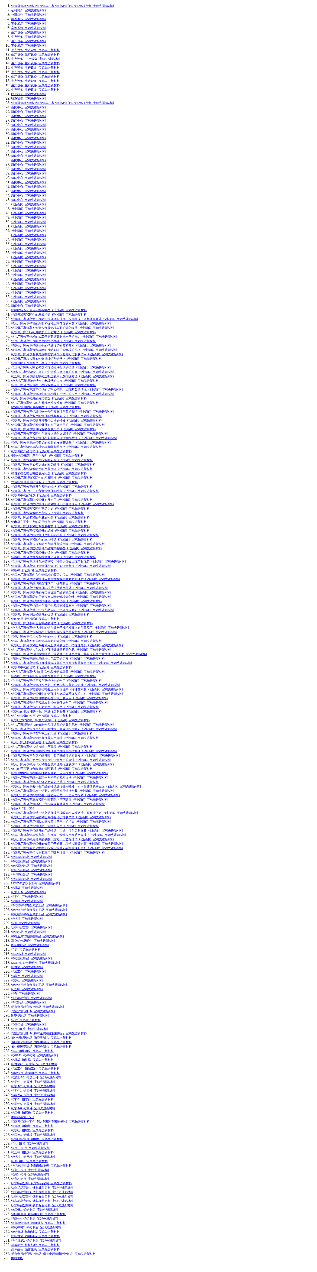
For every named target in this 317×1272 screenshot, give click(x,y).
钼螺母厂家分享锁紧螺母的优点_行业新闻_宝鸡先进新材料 (50, 552)
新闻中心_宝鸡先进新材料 (28, 107)
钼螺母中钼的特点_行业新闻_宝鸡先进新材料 (41, 495)
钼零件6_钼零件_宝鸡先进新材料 (33, 1108)
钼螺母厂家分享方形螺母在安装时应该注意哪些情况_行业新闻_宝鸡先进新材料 (64, 438)
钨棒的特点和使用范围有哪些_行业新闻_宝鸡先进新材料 (49, 310)
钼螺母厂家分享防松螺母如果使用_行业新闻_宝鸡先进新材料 (52, 500)
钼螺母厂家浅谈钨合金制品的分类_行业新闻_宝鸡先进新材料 (52, 623)
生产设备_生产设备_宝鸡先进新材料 (35, 50)
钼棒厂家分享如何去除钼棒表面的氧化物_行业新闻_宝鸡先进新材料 (56, 641)
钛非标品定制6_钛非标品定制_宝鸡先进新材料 (42, 1205)
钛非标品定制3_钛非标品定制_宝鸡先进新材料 (42, 1192)
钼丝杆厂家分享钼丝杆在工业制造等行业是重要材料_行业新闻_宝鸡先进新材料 (64, 632)
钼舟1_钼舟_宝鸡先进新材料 (30, 1170)
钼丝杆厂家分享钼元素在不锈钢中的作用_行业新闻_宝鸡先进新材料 (56, 680)
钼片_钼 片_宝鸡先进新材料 (29, 1029)
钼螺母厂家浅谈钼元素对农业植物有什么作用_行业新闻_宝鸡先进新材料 (59, 702)
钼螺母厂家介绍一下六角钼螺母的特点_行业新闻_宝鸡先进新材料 (55, 491)
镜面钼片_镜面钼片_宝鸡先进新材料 (35, 1073)
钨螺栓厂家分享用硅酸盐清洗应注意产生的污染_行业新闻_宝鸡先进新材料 (61, 821)
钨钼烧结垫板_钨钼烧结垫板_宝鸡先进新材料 (41, 1165)
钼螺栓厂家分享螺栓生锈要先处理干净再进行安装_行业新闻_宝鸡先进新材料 (62, 791)
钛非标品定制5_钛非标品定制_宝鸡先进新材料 (42, 1201)
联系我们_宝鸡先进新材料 (28, 94)
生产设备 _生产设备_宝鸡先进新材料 (35, 59)
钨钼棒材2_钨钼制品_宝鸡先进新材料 (36, 1227)
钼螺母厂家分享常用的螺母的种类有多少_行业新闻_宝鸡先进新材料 (56, 416)
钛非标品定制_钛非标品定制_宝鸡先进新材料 (41, 1183)
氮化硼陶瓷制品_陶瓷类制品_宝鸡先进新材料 (41, 1046)
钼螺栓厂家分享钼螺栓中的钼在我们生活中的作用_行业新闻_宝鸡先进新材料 (62, 394)
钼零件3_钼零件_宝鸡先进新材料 (33, 1090)
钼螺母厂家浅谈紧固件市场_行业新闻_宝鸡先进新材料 (47, 513)
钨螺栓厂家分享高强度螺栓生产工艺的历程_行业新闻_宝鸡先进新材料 (58, 658)
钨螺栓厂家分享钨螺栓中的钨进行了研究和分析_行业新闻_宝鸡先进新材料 (61, 345)
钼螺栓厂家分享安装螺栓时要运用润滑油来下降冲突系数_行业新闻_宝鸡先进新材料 (67, 689)
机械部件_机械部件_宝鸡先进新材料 (35, 1245)
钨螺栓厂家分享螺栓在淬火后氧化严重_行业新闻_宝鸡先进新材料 (55, 782)
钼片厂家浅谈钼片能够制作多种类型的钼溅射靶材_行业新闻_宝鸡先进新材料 (62, 724)
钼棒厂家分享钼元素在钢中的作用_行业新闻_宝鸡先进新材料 (52, 636)
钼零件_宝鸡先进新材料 (27, 896)
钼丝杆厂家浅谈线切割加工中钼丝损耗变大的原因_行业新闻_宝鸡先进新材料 (62, 372)
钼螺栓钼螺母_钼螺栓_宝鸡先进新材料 (37, 1139)
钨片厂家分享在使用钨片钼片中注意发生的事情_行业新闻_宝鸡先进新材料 (61, 760)
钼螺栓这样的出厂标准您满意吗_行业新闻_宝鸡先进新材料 (50, 720)
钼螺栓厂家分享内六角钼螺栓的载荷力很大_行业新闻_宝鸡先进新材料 (58, 574)
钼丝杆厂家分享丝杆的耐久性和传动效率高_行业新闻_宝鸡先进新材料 (58, 671)
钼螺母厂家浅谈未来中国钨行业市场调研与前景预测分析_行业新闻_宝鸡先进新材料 (67, 848)
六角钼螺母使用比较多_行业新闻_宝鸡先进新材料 (44, 482)
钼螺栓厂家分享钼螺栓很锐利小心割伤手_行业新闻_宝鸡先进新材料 (56, 601)
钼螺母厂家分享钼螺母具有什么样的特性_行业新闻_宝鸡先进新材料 (56, 420)
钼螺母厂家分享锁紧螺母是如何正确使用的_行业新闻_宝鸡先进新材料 (58, 425)
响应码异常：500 (22, 808)
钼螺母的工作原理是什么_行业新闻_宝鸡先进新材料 (46, 363)
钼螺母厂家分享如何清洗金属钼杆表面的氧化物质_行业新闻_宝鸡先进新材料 (62, 328)
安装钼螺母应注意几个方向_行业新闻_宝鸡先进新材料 (47, 455)
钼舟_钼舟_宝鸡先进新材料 (29, 1161)
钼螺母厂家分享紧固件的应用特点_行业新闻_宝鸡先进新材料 (52, 539)
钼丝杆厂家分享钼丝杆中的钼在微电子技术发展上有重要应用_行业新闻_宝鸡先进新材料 (70, 627)
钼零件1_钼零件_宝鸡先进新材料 (33, 1082)
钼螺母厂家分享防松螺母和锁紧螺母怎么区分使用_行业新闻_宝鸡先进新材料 (62, 504)
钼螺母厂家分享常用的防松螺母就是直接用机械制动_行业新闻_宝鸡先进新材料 (64, 751)
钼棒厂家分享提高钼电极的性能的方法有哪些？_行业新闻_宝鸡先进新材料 (61, 442)
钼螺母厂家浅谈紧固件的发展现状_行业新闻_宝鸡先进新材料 (52, 477)
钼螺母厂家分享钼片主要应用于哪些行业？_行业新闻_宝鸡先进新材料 (58, 852)
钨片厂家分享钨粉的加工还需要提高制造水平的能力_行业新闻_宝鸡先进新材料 (64, 336)
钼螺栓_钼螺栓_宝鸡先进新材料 (32, 1126)
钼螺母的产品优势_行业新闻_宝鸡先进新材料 (41, 451)
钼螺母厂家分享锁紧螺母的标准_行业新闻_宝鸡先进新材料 (50, 530)
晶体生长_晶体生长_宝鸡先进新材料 (35, 1249)
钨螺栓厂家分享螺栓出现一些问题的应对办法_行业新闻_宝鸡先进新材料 (59, 777)
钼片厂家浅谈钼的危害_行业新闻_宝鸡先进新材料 (44, 742)
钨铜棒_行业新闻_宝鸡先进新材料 (34, 570)
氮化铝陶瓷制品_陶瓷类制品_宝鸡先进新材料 (41, 1037)
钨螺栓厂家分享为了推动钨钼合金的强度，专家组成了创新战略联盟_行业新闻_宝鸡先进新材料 (74, 319)
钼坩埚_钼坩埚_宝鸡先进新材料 (32, 1060)
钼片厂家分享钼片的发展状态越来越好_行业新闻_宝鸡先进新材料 (55, 403)
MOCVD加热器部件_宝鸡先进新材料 (35, 883)
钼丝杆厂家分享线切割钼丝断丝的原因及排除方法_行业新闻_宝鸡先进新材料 (62, 376)
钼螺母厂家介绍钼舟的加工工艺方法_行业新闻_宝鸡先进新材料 (53, 332)
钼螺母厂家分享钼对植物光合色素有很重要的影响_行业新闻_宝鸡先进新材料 (62, 411)
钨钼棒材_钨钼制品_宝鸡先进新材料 (35, 1231)
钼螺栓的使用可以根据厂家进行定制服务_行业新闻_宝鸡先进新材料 (56, 711)
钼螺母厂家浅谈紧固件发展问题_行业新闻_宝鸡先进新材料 (50, 517)
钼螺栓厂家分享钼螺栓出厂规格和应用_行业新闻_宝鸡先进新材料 (55, 826)
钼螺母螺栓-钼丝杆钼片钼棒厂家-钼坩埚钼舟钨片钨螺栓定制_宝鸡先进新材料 (62, 6)
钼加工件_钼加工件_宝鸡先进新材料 (35, 1068)
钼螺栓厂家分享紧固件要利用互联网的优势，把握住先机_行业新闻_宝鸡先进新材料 (67, 645)
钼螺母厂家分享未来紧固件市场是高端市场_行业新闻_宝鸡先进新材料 (58, 544)
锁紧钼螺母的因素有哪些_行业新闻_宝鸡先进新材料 (46, 407)
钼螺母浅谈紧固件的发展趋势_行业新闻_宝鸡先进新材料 (49, 314)
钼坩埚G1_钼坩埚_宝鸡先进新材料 (34, 1064)
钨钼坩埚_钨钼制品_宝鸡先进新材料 (35, 1236)
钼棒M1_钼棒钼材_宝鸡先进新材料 (34, 1055)
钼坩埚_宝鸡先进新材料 (27, 888)
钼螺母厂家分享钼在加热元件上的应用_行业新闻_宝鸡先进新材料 (55, 707)
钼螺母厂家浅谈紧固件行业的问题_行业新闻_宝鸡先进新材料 (52, 460)
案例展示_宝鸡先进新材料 (28, 19)
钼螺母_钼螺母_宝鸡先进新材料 (32, 1112)
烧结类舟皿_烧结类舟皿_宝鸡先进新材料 (38, 1214)
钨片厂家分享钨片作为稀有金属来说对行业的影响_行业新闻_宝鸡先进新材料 (62, 764)
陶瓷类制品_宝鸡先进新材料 (30, 945)
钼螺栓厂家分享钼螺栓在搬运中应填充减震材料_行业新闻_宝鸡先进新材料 (61, 605)
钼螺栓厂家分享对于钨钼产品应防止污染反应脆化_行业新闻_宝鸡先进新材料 (62, 610)
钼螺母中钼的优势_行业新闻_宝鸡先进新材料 (41, 667)
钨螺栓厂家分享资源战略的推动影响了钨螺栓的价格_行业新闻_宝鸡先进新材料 (64, 350)
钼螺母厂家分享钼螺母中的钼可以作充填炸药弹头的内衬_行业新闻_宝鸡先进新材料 (67, 694)
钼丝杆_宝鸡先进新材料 (27, 918)
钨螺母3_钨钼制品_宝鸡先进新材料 (34, 1209)
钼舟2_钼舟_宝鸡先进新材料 (30, 1174)
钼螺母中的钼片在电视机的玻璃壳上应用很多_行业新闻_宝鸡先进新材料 (59, 773)
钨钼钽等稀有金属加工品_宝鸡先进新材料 (39, 905)
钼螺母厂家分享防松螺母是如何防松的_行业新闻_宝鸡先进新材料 (55, 535)
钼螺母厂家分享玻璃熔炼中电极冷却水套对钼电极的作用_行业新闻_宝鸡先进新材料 (67, 354)
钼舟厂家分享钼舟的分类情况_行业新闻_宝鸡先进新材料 (49, 398)
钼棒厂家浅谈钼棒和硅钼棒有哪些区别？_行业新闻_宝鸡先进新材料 (56, 447)
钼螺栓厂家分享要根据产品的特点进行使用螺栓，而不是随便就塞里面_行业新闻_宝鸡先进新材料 (76, 786)
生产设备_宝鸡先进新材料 (28, 32)
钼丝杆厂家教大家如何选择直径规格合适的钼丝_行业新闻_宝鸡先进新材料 (61, 367)
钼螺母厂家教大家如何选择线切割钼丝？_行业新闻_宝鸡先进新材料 (56, 358)
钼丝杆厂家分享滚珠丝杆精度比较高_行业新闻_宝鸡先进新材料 (53, 557)
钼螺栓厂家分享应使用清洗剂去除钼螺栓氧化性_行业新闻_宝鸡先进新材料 (61, 597)
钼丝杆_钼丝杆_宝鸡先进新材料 (32, 1152)
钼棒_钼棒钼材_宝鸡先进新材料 (32, 1051)
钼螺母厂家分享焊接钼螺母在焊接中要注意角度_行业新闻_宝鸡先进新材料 (61, 566)
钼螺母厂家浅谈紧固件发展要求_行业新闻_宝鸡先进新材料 (50, 526)
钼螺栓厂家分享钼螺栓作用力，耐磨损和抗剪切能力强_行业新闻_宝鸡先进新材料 (65, 685)
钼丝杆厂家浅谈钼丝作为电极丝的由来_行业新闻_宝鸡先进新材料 (55, 380)
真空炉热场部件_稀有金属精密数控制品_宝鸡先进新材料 (49, 1033)
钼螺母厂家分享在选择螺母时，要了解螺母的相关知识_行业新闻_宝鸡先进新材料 (65, 755)
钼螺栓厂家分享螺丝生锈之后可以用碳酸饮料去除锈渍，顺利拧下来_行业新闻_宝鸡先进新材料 (74, 813)
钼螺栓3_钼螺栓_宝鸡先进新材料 (33, 1134)
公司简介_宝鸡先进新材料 (28, 10)
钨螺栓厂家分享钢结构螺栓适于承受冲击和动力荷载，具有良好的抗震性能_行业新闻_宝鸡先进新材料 (79, 654)
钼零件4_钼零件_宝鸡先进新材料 (33, 1095)
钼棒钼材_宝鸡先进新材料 (28, 954)
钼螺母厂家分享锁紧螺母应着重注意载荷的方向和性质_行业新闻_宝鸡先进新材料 (65, 579)
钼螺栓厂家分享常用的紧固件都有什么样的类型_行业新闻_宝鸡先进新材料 (61, 817)
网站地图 (17, 1258)
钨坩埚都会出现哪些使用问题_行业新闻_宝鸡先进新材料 (49, 473)
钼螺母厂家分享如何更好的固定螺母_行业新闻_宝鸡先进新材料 (53, 464)
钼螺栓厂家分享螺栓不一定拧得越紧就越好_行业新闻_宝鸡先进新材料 (58, 804)
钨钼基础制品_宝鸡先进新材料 (31, 857)
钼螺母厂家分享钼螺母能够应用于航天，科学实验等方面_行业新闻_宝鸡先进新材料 (67, 843)
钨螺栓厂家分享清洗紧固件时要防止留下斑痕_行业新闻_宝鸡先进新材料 (59, 799)
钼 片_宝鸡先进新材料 (26, 949)
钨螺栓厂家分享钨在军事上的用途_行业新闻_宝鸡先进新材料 (52, 733)
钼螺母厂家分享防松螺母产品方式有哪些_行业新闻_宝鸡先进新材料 (56, 548)
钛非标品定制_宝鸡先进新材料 (31, 927)
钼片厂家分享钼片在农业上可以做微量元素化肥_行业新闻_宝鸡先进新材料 (61, 649)
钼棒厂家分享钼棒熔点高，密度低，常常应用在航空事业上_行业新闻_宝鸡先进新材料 (68, 835)
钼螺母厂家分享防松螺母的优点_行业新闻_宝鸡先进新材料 (50, 614)
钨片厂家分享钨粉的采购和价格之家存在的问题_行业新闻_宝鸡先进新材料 (61, 323)
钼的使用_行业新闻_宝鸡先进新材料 (35, 619)
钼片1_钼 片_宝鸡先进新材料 (30, 1148)
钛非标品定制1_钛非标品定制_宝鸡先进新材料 (42, 1187)
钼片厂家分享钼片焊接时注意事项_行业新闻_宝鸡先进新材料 (52, 746)
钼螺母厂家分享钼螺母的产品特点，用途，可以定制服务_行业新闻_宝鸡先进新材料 (67, 830)
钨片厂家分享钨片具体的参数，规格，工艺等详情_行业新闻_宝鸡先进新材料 (62, 839)
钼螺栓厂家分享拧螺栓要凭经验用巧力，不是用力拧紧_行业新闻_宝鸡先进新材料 (65, 795)
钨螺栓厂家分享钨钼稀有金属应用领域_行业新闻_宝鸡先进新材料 (55, 738)
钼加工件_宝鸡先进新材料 (28, 892)
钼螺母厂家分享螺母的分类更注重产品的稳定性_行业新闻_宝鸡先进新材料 (61, 592)
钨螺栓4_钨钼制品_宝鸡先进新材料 (34, 1218)
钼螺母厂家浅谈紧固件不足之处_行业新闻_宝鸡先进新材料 (50, 508)
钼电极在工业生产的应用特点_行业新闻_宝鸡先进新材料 (49, 522)
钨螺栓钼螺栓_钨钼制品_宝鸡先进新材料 (38, 1223)
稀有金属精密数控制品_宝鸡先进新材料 (37, 936)
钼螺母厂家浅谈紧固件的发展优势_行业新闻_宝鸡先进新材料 (52, 469)
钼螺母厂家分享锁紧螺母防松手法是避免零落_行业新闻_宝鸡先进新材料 (59, 588)
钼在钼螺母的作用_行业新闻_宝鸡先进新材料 (41, 716)
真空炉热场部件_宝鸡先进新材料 (33, 940)
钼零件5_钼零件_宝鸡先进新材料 (33, 1104)
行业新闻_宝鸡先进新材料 (28, 204)
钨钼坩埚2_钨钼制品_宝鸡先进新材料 (36, 1240)
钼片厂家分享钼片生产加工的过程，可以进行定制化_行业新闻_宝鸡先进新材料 (64, 729)
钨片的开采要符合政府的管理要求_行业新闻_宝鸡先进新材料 (52, 768)
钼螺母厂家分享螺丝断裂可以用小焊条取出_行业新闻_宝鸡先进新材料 (58, 583)
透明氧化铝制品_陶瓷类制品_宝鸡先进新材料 (41, 1042)
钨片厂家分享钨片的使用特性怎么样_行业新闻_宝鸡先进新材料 (53, 341)
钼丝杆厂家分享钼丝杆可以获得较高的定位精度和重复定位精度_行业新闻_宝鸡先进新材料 (71, 663)
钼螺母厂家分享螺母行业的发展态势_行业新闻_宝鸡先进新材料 (53, 429)
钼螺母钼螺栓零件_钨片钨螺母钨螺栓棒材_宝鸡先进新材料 (50, 1121)
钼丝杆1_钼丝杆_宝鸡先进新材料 (33, 1157)
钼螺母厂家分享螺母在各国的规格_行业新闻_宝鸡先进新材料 (52, 486)
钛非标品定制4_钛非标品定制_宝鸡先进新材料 (42, 1196)
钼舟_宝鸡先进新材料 (25, 923)
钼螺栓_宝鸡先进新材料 (27, 901)
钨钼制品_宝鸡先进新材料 (28, 932)
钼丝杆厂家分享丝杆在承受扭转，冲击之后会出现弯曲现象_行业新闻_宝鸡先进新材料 (68, 561)
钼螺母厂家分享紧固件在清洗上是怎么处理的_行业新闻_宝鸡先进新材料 (59, 433)
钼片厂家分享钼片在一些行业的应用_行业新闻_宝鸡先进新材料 (53, 385)
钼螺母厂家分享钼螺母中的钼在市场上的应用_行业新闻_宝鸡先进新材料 (59, 698)
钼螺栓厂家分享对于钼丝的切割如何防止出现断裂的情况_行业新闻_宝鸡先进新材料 (67, 389)
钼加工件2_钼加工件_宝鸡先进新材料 (36, 1077)
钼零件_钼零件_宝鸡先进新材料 (32, 1099)
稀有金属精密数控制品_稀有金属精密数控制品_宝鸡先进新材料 (53, 1254)
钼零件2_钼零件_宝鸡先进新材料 (33, 1086)
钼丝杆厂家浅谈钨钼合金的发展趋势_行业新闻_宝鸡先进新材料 (53, 676)
